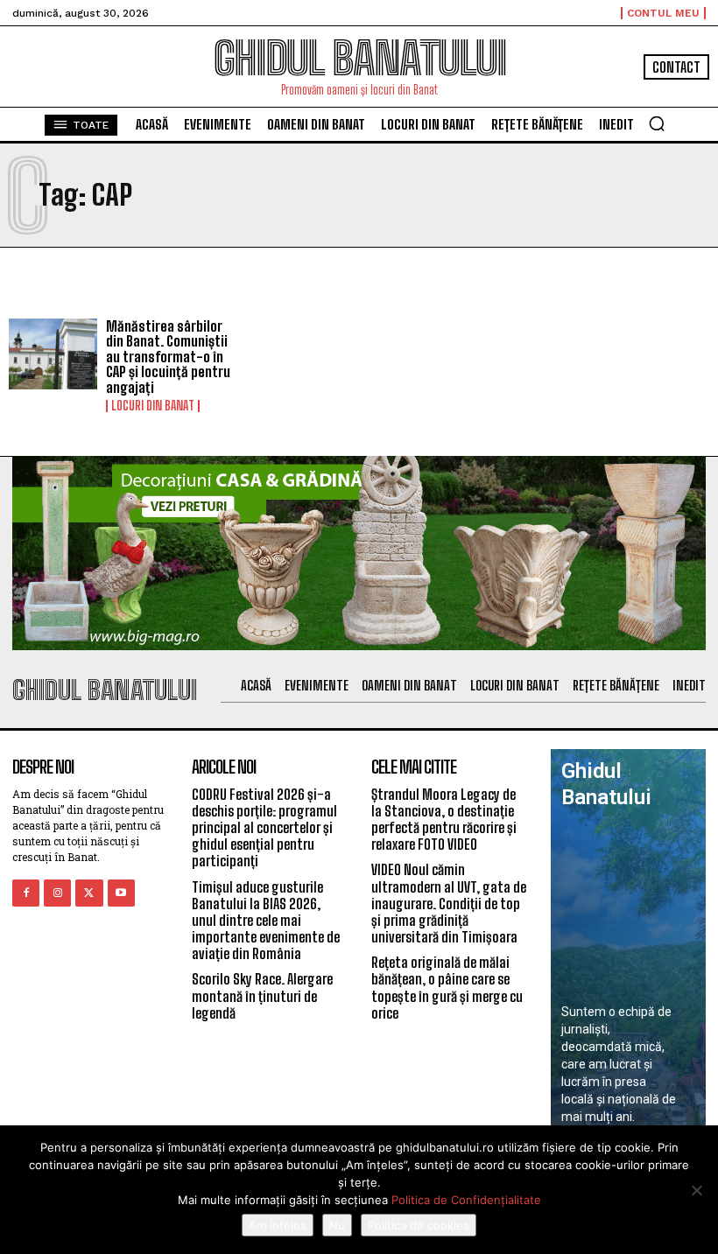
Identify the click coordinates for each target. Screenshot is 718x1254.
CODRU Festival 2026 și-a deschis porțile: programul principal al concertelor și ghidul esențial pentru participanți (264, 828)
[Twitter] (88, 893)
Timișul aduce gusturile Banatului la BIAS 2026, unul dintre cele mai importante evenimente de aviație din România (266, 921)
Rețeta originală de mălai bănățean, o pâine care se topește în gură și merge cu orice (447, 987)
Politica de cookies (418, 1225)
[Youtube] (121, 893)
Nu (337, 1225)
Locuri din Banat (152, 406)
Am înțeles (277, 1225)
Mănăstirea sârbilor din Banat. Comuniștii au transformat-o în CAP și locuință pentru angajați (168, 357)
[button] (656, 123)
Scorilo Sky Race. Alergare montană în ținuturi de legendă (262, 995)
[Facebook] (25, 893)
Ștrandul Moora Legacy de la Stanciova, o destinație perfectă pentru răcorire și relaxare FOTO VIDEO (444, 819)
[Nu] (696, 1190)
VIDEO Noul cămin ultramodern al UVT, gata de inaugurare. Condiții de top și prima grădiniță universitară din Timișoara (448, 903)
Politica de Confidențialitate (466, 1200)
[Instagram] (57, 893)
